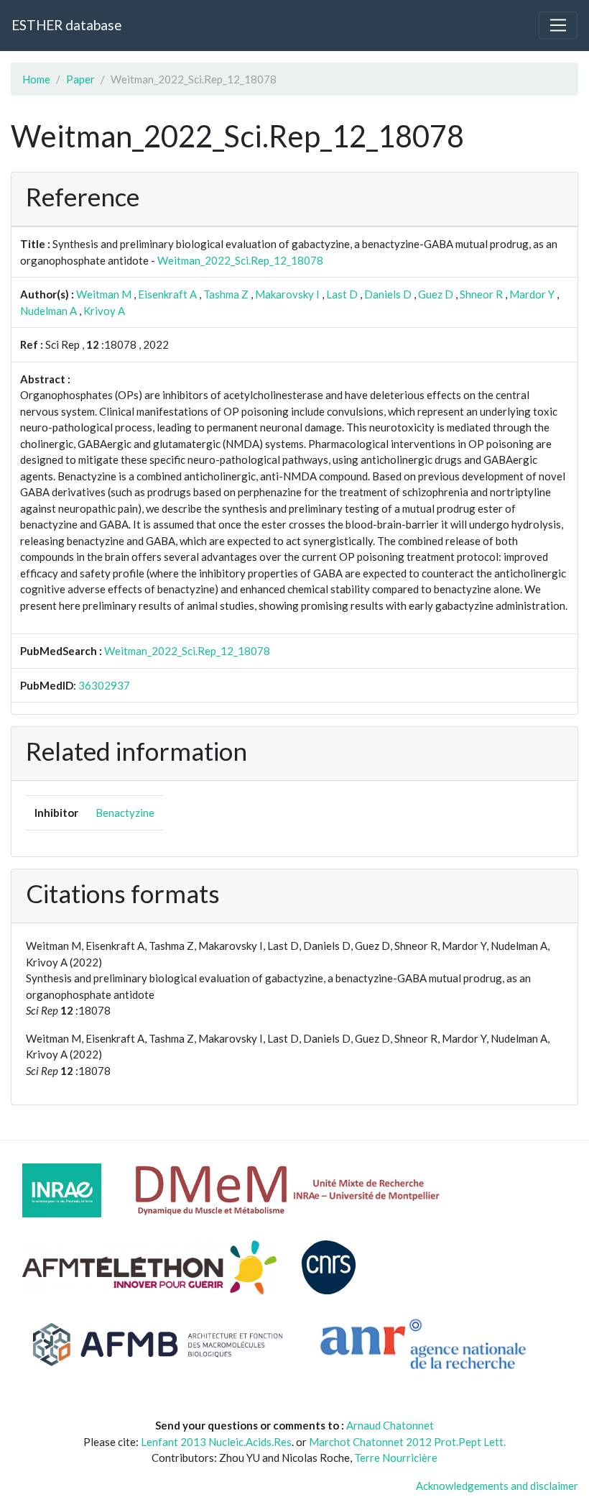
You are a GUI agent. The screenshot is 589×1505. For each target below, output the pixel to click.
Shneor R (481, 294)
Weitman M (103, 294)
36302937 (104, 685)
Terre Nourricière (395, 1457)
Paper (80, 79)
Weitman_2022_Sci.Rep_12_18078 (240, 260)
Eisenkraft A (167, 294)
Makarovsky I (287, 294)
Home (36, 79)
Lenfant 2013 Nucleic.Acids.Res (216, 1441)
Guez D (435, 294)
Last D (342, 294)
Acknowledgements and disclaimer (497, 1485)
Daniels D (388, 294)
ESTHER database (66, 25)
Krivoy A (104, 310)
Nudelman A (48, 310)
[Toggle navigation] (558, 25)
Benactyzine (125, 812)
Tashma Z (226, 294)
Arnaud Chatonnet (390, 1425)
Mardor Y (532, 294)
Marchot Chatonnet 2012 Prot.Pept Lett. (407, 1441)
